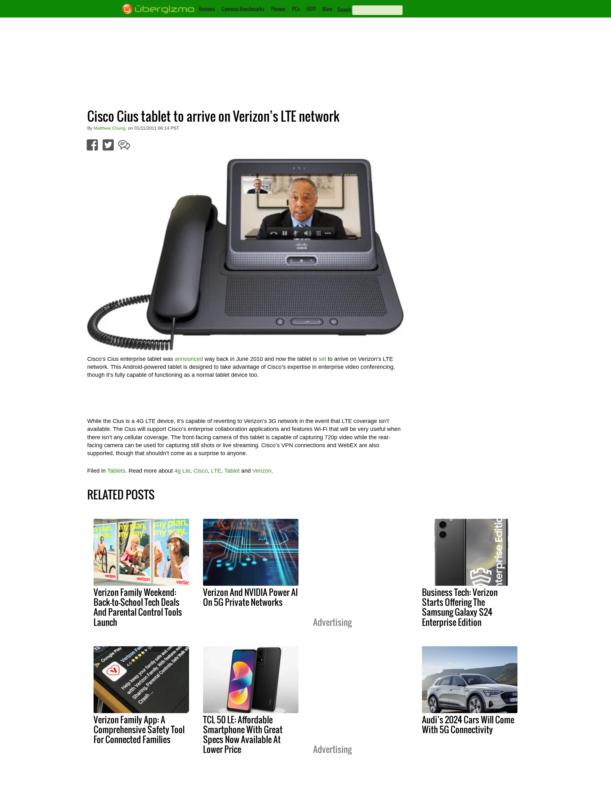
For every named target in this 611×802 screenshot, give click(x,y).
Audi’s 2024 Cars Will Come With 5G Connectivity (468, 724)
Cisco (200, 471)
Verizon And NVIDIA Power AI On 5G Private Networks (250, 597)
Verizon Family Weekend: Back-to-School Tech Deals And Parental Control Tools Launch (138, 607)
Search (344, 9)
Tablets (116, 471)
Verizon (261, 471)
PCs (296, 9)
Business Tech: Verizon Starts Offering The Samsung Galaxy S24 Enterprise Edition (460, 607)
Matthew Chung (109, 128)
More (327, 9)
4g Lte (182, 471)
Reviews (207, 9)
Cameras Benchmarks (242, 9)
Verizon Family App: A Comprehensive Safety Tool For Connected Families (139, 729)
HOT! (311, 9)
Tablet (232, 471)
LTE (216, 471)
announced (189, 359)
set (322, 359)
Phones (278, 9)
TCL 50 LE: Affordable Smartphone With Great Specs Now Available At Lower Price (243, 734)
